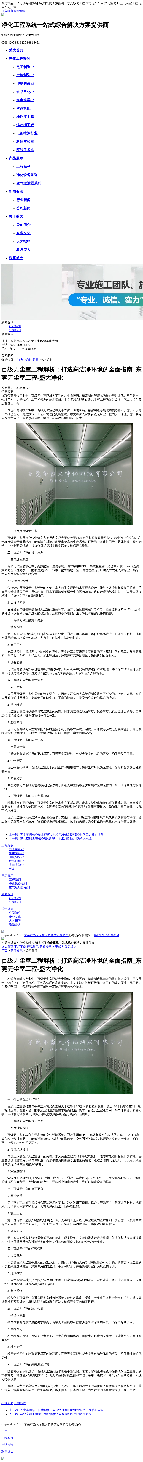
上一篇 (56, 834)
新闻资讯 (16, 191)
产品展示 (16, 158)
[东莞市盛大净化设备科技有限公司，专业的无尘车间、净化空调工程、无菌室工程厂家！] (2, 15)
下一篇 (50, 838)
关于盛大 (16, 216)
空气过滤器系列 (28, 183)
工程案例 (7, 845)
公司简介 (23, 225)
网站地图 (20, 11)
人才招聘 (23, 241)
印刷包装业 (25, 83)
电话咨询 (7, 1444)
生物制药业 (16, 853)
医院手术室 (25, 150)
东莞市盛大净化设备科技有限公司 (46, 935)
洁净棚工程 (25, 125)
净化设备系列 (27, 175)
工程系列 (23, 166)
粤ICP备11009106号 (106, 935)
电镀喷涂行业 (27, 133)
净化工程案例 (19, 58)
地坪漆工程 (25, 117)
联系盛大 (23, 250)
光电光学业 (25, 100)
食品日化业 (25, 92)
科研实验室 (25, 142)
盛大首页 (16, 50)
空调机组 (23, 108)
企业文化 (23, 233)
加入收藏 (7, 11)
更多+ (13, 868)
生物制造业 (25, 75)
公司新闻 (23, 208)
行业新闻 (23, 200)
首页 (20, 359)
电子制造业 (25, 67)
